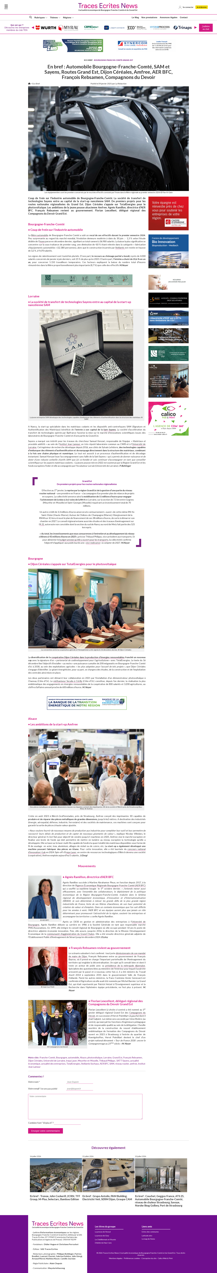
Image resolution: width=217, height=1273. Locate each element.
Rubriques (39, 17)
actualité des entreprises (53, 1063)
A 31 (42, 524)
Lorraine (107, 1057)
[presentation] (33, 27)
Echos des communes (150, 1232)
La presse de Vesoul (103, 1232)
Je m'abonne (202, 7)
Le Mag (135, 17)
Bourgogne (61, 1057)
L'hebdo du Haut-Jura (103, 1243)
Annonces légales (168, 17)
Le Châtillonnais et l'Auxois (105, 1239)
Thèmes (54, 17)
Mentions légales (115, 1258)
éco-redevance (93, 542)
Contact (184, 17)
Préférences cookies (132, 1258)
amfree (133, 1063)
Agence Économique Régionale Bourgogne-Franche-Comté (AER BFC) (111, 885)
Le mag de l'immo (148, 1239)
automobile (73, 1057)
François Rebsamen (132, 1057)
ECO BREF (88, 60)
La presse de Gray (102, 1236)
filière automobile (39, 235)
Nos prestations (149, 17)
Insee (42, 241)
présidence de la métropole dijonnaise (125, 965)
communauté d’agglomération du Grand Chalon (70, 934)
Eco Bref (36, 83)
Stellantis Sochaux (90, 1063)
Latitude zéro (147, 1236)
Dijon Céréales (35, 1060)
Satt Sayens (109, 429)
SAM (112, 1063)
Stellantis (120, 247)
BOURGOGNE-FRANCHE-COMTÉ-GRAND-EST (113, 60)
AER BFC (104, 1063)
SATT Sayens (123, 1060)
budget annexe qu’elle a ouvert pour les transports (83, 539)
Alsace (83, 1057)
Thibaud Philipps (107, 1060)
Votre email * (42, 1088)
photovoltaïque (94, 1057)
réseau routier (122, 1063)
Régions (67, 17)
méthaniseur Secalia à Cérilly (67, 681)
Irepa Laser (71, 1060)
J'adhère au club (206, 27)
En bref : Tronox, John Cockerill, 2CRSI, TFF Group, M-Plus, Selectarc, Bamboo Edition (55, 1197)
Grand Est (117, 1057)
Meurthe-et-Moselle (88, 1060)
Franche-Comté (47, 1057)
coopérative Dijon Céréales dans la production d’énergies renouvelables (87, 657)
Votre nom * (34, 1082)
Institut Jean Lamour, (70, 444)
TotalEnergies (73, 1063)
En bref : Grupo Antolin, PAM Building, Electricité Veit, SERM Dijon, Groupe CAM (107, 1197)
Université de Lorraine (54, 1060)
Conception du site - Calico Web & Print (157, 1258)
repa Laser (71, 852)
